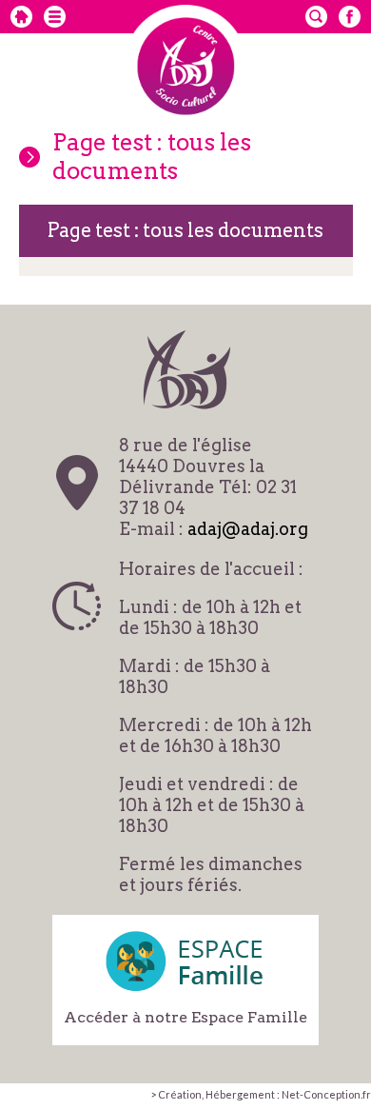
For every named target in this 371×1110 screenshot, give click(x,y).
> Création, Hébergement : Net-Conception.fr (260, 1094)
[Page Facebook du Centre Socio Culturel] (349, 16)
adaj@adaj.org (247, 529)
